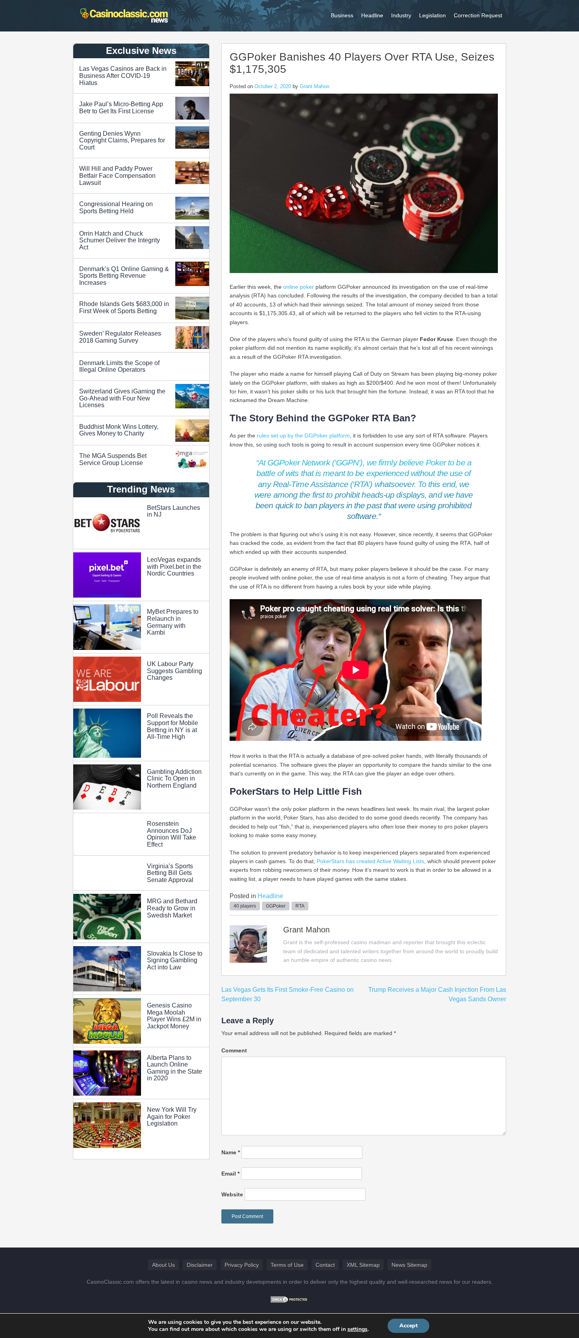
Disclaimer (200, 1265)
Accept (408, 1325)
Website (232, 1194)
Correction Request (478, 15)
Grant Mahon (314, 86)
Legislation (432, 15)
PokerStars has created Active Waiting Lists (370, 861)
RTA (299, 906)
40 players (245, 906)
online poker (298, 287)
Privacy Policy (242, 1265)
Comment (234, 1050)
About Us (163, 1265)
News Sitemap (409, 1265)
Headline (372, 15)
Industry (401, 15)
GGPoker (276, 906)
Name (230, 1152)
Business (342, 15)
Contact (325, 1265)
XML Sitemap (363, 1265)
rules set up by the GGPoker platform (303, 435)
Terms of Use (287, 1265)
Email (230, 1173)
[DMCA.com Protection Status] (289, 1299)
